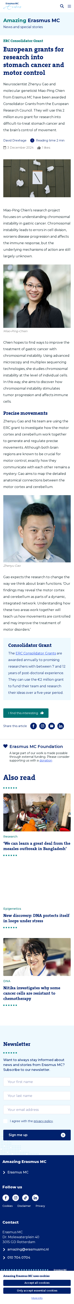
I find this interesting (23, 713)
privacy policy (43, 1121)
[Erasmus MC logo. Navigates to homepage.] (12, 6)
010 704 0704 (18, 1258)
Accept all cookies (37, 1282)
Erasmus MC (18, 1172)
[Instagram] (42, 726)
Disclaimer (24, 1205)
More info (37, 1297)
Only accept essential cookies (37, 1290)
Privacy (40, 1205)
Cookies (7, 1205)
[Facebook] (33, 726)
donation (45, 760)
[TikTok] (25, 1198)
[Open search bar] (62, 6)
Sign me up (18, 1135)
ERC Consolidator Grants (36, 653)
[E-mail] (51, 726)
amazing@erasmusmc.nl (28, 1249)
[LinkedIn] (60, 726)
